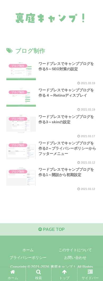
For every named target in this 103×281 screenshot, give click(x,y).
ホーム (28, 250)
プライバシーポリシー (28, 257)
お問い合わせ (75, 257)
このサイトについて (75, 250)
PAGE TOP (53, 229)
